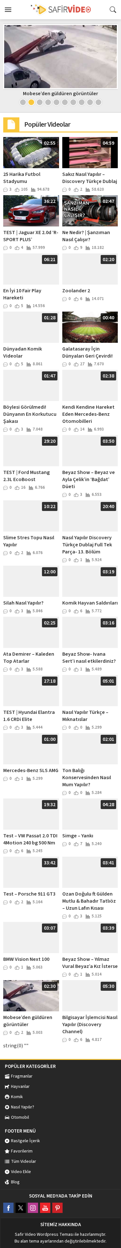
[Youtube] (45, 1208)
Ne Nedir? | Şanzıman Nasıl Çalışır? (86, 236)
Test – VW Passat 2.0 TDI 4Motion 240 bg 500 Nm (30, 839)
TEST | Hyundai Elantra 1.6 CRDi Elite (29, 716)
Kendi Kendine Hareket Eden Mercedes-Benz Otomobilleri (88, 414)
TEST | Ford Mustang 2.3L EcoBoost (26, 476)
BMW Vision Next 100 (26, 959)
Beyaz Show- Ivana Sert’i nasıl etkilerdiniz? (89, 658)
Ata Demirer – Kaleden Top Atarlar (28, 658)
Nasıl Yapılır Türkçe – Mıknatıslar (85, 716)
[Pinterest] (57, 1208)
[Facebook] (8, 1208)
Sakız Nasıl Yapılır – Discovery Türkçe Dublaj (89, 178)
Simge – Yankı (77, 835)
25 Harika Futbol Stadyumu (21, 178)
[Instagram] (33, 1208)
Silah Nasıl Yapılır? (23, 602)
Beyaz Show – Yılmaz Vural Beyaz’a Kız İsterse (90, 963)
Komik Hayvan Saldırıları (90, 602)
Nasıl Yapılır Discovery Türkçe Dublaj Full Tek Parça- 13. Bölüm (87, 544)
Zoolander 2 (76, 290)
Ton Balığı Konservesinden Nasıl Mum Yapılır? (86, 777)
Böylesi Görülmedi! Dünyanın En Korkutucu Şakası (29, 414)
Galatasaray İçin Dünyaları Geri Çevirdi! (87, 352)
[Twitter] (20, 1208)
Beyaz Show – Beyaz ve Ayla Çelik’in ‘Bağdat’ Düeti (88, 479)
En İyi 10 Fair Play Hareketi (22, 294)
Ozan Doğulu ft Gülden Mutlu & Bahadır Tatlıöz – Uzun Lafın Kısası (89, 901)
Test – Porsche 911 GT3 (29, 893)
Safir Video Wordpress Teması (44, 1234)
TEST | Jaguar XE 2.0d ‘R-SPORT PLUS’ (30, 236)
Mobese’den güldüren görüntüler (60, 93)
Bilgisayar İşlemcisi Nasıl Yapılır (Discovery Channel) (89, 1024)
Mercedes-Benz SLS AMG (30, 770)
